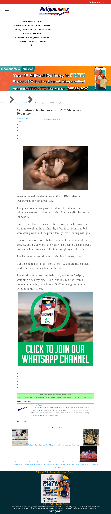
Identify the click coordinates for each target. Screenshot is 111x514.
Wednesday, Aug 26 (96, 2)
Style (38, 26)
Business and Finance (23, 26)
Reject (79, 510)
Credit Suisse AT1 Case (32, 22)
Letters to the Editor (32, 34)
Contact (42, 42)
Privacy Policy (48, 504)
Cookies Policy (62, 504)
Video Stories (45, 30)
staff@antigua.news (25, 121)
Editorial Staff (23, 118)
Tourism (46, 26)
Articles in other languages (27, 38)
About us (45, 38)
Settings (92, 510)
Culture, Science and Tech (25, 30)
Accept (67, 510)
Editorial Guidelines (27, 42)
